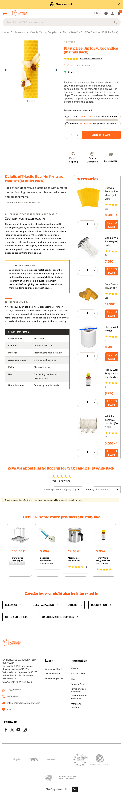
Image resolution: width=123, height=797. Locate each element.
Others (72, 605)
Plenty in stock (64, 4)
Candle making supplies (58, 617)
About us (75, 668)
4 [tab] (34, 101)
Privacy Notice (78, 673)
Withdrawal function (76, 705)
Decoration (99, 605)
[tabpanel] (31, 70)
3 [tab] (32, 101)
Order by (89, 489)
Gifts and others (16, 617)
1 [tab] (27, 101)
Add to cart (112, 225)
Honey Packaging (42, 605)
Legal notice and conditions (79, 697)
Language (49, 489)
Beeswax (11, 605)
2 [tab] (29, 101)
